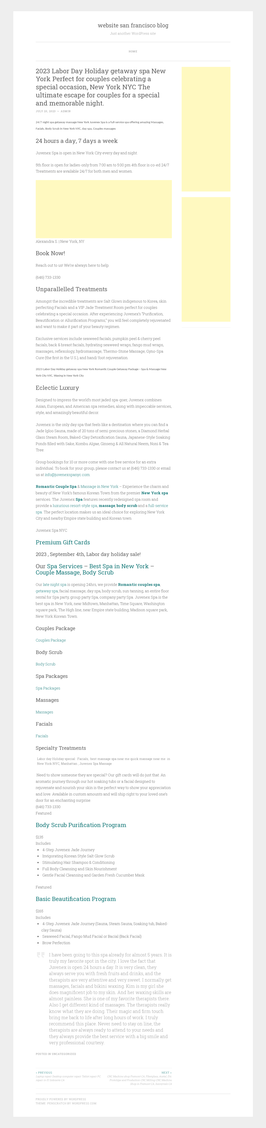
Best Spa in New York (119, 566)
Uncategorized (64, 1054)
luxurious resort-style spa (75, 505)
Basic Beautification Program (76, 899)
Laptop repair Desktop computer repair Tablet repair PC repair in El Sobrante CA (68, 1076)
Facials (42, 735)
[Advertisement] (104, 209)
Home (133, 51)
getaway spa (47, 590)
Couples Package (51, 640)
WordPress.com (84, 1103)
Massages (44, 711)
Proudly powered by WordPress (61, 1099)
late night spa (54, 584)
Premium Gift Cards (63, 542)
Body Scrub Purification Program (81, 825)
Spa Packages (48, 688)
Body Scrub (98, 572)
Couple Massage (58, 572)
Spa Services (65, 566)
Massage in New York (99, 486)
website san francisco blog (133, 25)
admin (66, 111)
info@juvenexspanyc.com (67, 474)
